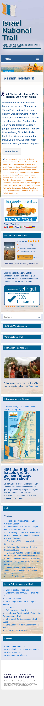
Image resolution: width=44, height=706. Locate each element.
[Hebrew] (17, 227)
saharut (29, 180)
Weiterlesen (11, 151)
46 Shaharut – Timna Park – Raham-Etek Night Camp (23, 95)
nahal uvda (13, 175)
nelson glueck (29, 175)
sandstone (7, 183)
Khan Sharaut (26, 167)
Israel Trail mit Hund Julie (17, 631)
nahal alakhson (25, 170)
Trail (4, 188)
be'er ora (13, 162)
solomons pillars (33, 183)
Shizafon (23, 183)
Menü (8, 58)
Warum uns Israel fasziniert (17, 590)
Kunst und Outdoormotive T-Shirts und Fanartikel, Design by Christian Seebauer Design (22, 562)
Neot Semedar (15, 177)
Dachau (20, 162)
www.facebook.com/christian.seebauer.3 (21, 649)
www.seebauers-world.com (15, 655)
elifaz (34, 164)
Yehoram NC (26, 190)
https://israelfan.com (15, 576)
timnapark (36, 185)
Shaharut (15, 183)
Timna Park (16, 185)
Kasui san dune (14, 167)
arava (26, 159)
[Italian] (21, 227)
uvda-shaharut (22, 188)
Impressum (10, 674)
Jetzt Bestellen (25, 257)
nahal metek (14, 172)
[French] (8, 227)
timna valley (26, 185)
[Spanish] (30, 227)
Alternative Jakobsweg (14, 159)
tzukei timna (11, 188)
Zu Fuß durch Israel (10, 193)
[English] (5, 227)
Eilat (32, 162)
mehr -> (36, 257)
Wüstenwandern (14, 190)
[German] (11, 227)
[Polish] (27, 227)
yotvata (35, 190)
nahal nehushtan (26, 172)
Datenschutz (24, 674)
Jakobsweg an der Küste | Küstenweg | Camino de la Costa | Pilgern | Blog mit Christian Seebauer (22, 535)
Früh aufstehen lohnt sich (17, 610)
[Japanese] (24, 227)
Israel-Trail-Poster (13, 599)
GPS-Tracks (11, 607)
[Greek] (14, 227)
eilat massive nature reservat (20, 164)
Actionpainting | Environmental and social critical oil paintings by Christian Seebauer (20, 570)
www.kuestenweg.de (13, 652)
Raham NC (26, 177)
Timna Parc (7, 185)
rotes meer (21, 180)
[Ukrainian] (33, 227)
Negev (20, 175)
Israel (5, 167)
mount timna (13, 170)
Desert (27, 162)
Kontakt (8, 676)
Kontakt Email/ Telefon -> (14, 646)
